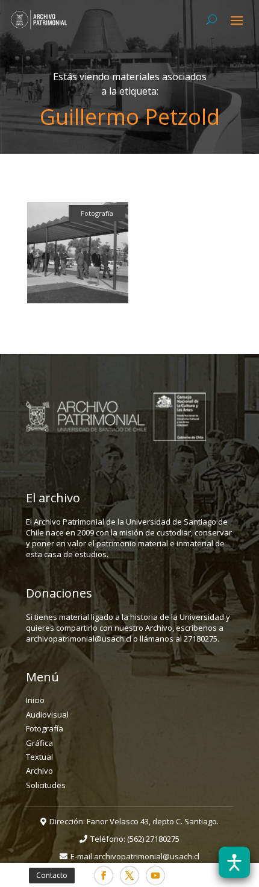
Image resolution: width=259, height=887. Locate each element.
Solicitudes (46, 785)
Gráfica (39, 742)
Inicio (35, 700)
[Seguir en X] (129, 875)
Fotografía (44, 728)
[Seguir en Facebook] (104, 875)
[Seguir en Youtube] (155, 875)
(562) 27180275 (153, 838)
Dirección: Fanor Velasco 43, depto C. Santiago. (134, 821)
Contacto (51, 875)
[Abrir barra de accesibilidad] (234, 862)
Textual (39, 756)
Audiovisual (47, 714)
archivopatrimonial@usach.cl (146, 856)
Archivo (39, 770)
